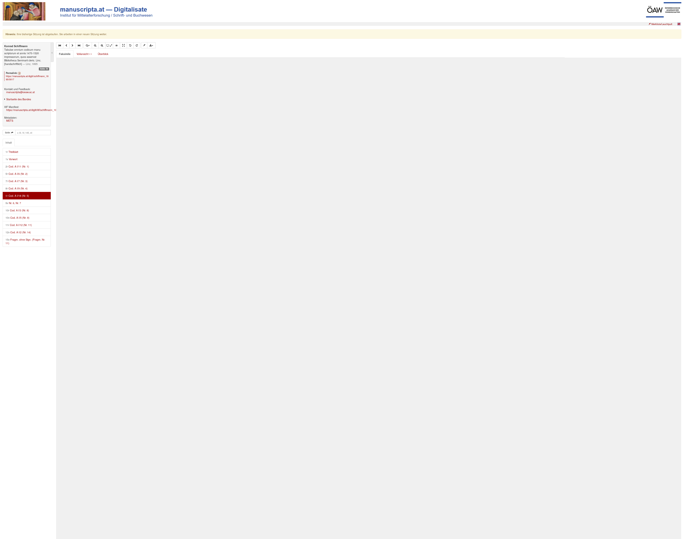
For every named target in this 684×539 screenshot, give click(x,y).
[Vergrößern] (102, 45)
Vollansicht (83, 54)
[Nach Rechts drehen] (136, 45)
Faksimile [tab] (65, 54)
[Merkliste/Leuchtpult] (144, 45)
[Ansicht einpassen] (123, 45)
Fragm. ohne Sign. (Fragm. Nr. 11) (25, 241)
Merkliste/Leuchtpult (661, 24)
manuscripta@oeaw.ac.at (20, 92)
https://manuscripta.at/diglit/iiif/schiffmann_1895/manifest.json (40, 110)
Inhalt (9, 142)
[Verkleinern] (95, 45)
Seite (8, 132)
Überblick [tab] (103, 54)
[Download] (151, 45)
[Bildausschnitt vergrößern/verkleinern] (109, 45)
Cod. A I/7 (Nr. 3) (17, 181)
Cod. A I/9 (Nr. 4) (17, 188)
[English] (678, 24)
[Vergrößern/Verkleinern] (88, 45)
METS (9, 120)
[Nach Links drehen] (130, 45)
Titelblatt (12, 152)
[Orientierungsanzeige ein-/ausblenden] (116, 45)
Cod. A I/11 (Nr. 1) (17, 166)
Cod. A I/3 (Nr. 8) (17, 210)
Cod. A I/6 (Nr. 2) (17, 174)
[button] (59, 45)
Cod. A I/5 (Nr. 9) (17, 217)
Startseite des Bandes (18, 99)
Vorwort (11, 159)
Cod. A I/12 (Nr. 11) (19, 225)
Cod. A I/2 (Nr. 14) (18, 232)
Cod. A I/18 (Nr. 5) (17, 195)
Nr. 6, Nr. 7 (13, 203)
